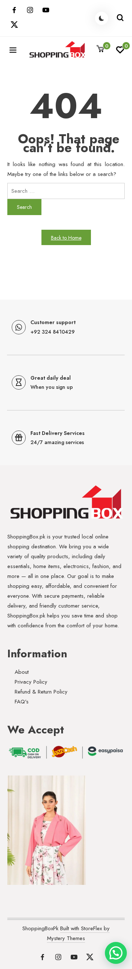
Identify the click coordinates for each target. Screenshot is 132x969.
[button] (116, 953)
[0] (120, 52)
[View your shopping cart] (100, 49)
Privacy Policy (31, 682)
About (22, 672)
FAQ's (22, 702)
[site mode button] (101, 18)
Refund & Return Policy (41, 692)
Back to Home (66, 237)
